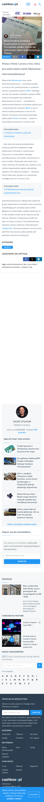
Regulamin (34, 766)
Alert (18, 747)
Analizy (4, 738)
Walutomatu (16, 80)
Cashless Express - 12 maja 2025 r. (31, 623)
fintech (16, 118)
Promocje (7, 579)
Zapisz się (36, 713)
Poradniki (19, 738)
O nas (4, 766)
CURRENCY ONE (26, 267)
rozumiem (33, 794)
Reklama (19, 766)
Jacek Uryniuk (15, 35)
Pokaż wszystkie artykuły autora (22, 524)
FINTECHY (6, 57)
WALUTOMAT (32, 264)
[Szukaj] (40, 4)
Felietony (19, 734)
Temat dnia (6, 734)
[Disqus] (22, 303)
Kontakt (19, 770)
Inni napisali (34, 738)
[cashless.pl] (10, 4)
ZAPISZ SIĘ (22, 561)
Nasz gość (34, 734)
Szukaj (32, 747)
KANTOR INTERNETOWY (14, 264)
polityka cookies (14, 798)
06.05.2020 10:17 (16, 37)
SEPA (28, 91)
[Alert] (35, 4)
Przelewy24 (7, 228)
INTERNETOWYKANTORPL (11, 267)
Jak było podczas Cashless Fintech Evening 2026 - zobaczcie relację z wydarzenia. (30, 641)
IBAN (27, 108)
